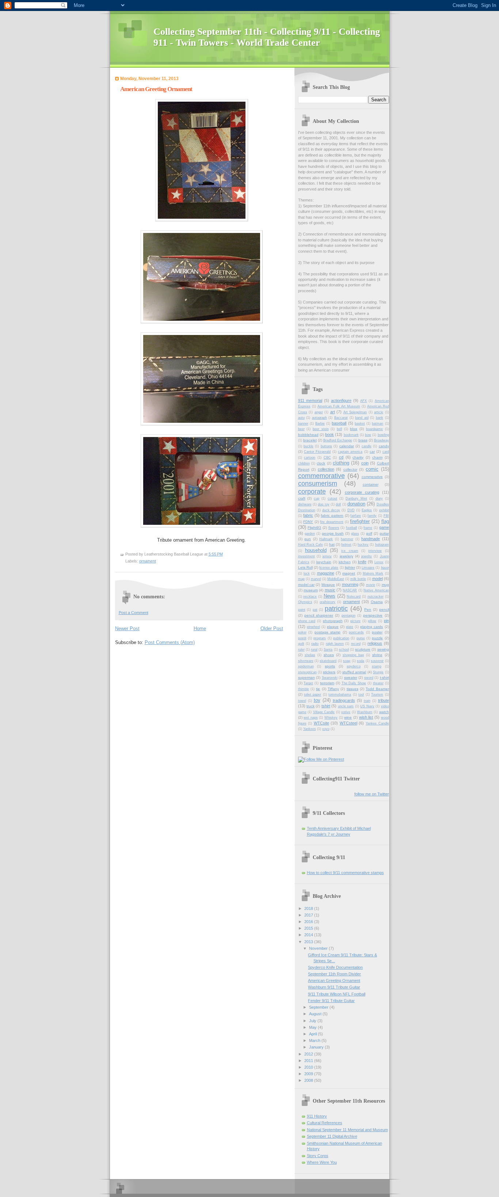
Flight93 (314, 528)
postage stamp (328, 632)
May (313, 1027)
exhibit (384, 510)
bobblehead (308, 435)
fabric (308, 515)
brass (362, 440)
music (330, 590)
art (332, 412)
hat (332, 544)
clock (321, 463)
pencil (384, 609)
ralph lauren (335, 643)
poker (302, 632)
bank (379, 417)
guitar (384, 533)
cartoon (309, 457)
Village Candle (324, 712)
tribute (383, 700)
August (316, 1014)
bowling (383, 435)
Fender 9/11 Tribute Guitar (331, 1000)
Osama (377, 602)
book (329, 434)
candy (384, 446)
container (370, 484)
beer (301, 429)
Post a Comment (133, 612)
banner (303, 423)
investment (306, 556)
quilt (301, 643)
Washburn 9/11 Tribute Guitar (334, 987)
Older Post (271, 628)
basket (360, 423)
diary (379, 498)
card (385, 451)
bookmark (351, 435)
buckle (308, 446)
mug (385, 585)
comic (372, 469)
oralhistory (327, 602)
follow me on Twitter (371, 794)
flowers (333, 528)
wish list (366, 717)
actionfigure (341, 400)
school (344, 649)
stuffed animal (354, 672)
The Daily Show (354, 683)
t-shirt (384, 677)
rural (314, 649)
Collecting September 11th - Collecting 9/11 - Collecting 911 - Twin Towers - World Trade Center (266, 37)
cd (341, 457)
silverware (305, 661)
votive (345, 712)
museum (311, 590)
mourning (350, 584)
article (378, 412)
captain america (350, 451)
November (319, 948)
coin (365, 463)
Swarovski (330, 678)
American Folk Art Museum (338, 406)
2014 (309, 935)
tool (361, 694)
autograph (319, 417)
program (319, 638)
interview (375, 551)
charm (377, 457)
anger (319, 412)
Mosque (328, 585)
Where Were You (322, 1162)
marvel (316, 579)
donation (356, 504)
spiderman (306, 666)
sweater (350, 677)
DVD (351, 510)
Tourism (377, 694)
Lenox (379, 562)
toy (317, 700)
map (301, 579)
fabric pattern (332, 515)
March (315, 1040)
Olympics (305, 602)
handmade (370, 539)
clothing (341, 463)
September (319, 1007)
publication (341, 638)
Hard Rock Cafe (310, 544)
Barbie (320, 423)
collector (350, 469)
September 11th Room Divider (334, 974)
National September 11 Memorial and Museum (347, 1130)
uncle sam (346, 706)
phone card (307, 621)
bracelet (310, 440)
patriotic (336, 608)
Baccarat (341, 417)
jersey (327, 556)
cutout (332, 498)
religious (374, 643)
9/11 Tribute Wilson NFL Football (336, 994)
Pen (367, 609)
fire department (331, 522)
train (367, 701)
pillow (372, 621)
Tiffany (333, 689)
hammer (347, 539)
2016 (309, 921)
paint (301, 609)
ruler (301, 649)
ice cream (349, 551)
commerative (372, 477)
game (384, 527)
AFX (363, 401)
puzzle (377, 638)
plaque (333, 627)
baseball (339, 423)
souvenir (377, 661)
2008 (309, 1080)
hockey (363, 544)
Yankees (309, 729)
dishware (305, 504)
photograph (333, 621)
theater (378, 683)
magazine (325, 573)
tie (318, 689)
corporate (312, 491)
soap (346, 661)
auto (301, 417)
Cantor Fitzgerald (317, 451)
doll (338, 504)
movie (370, 585)
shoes (329, 655)
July (313, 1021)
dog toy (323, 504)
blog (353, 429)
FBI (386, 515)
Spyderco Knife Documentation (335, 967)
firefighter (360, 521)
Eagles (367, 510)
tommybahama (339, 694)
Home (200, 628)
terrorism (327, 683)
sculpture (362, 649)
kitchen (345, 562)
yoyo (326, 729)
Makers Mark (373, 573)
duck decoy (331, 510)
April (313, 1034)
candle (367, 446)
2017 (309, 915)
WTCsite (321, 723)
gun (307, 539)
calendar (346, 446)
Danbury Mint (356, 498)
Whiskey (331, 717)
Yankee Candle (377, 723)
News (329, 596)
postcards (356, 632)
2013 (309, 942)
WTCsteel (348, 723)
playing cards (371, 627)
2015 (309, 928)
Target (308, 683)
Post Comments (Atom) (170, 642)
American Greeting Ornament (334, 980)
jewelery (346, 556)
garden (310, 533)
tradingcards (344, 700)
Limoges (368, 567)
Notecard (354, 596)
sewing (383, 649)
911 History (317, 1116)
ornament (147, 561)
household (316, 550)
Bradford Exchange (337, 440)
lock (307, 573)
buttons (326, 446)
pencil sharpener (318, 615)
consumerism (317, 483)
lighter (350, 567)
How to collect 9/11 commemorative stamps (345, 872)
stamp (376, 666)
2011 (309, 1060)
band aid (362, 417)
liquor (385, 567)
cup (316, 498)
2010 (309, 1067)
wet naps (311, 717)
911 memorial (310, 400)
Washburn (364, 712)
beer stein (321, 429)
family (372, 515)
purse (361, 638)
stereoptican (307, 672)
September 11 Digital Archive (332, 1136)
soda (360, 661)
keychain (323, 562)
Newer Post (127, 628)
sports (330, 666)
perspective (372, 615)
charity (358, 457)
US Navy (367, 706)
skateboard (328, 661)
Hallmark (326, 539)
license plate (328, 567)
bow (368, 435)
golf (369, 533)
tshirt (325, 706)
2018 (309, 908)
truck (310, 706)
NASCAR (350, 590)
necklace (310, 596)
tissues (352, 689)
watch (384, 712)
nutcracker (375, 596)
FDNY (308, 522)
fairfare (355, 515)
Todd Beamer (377, 689)
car (372, 451)
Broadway (381, 440)
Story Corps (317, 1155)
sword (368, 678)
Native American (376, 590)
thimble (303, 689)
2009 (309, 1074)
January (317, 1047)
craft (301, 498)
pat (315, 609)
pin (386, 620)
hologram (382, 544)
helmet (346, 544)
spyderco (354, 666)
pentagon (348, 615)
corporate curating (362, 492)
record (356, 643)
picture (355, 621)
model (377, 578)
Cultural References (324, 1123)
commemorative (321, 475)
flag (385, 521)
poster (377, 632)
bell (339, 429)
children (304, 463)
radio (315, 643)
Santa (328, 649)
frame (367, 528)
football (351, 528)
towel (302, 701)
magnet (348, 573)
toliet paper (312, 694)
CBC (327, 457)
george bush (333, 533)
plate (349, 627)
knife (362, 562)
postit (302, 638)
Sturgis (378, 672)
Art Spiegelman (355, 412)
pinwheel (313, 627)
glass (355, 533)
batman (377, 423)
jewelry (366, 556)
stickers (329, 672)
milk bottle (358, 579)
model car (306, 585)
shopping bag (353, 655)
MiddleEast (335, 579)
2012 (309, 1054)
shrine (377, 655)
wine (348, 717)
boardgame (374, 429)
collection (326, 469)
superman (306, 677)
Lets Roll (305, 567)
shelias (310, 655)
